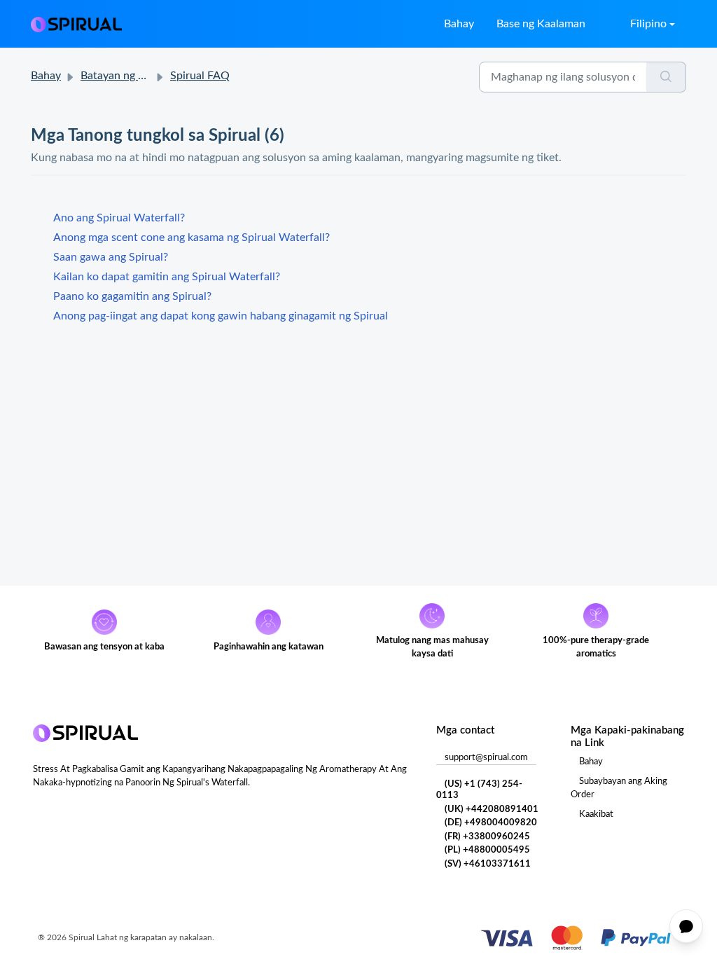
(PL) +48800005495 (487, 850)
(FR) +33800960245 (487, 836)
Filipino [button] (648, 23)
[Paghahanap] (666, 77)
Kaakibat (596, 814)
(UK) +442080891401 (491, 809)
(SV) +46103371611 (488, 864)
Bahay (459, 23)
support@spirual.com (486, 757)
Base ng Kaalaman (540, 23)
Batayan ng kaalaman (132, 75)
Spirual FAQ (200, 75)
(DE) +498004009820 (491, 822)
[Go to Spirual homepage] (76, 23)
